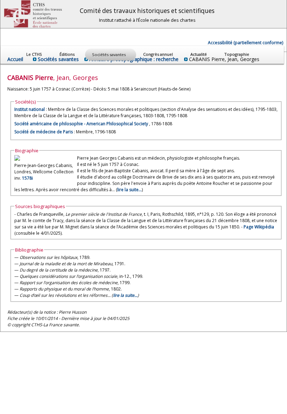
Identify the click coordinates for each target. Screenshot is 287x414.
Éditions (67, 54)
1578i (27, 178)
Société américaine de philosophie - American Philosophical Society (81, 124)
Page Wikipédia (259, 227)
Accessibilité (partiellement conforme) (245, 43)
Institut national (29, 109)
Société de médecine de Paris (43, 132)
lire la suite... (129, 190)
